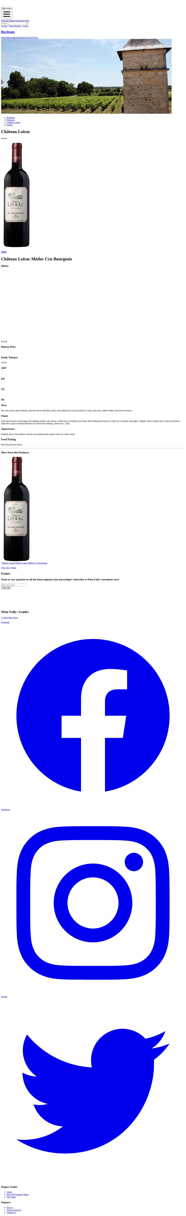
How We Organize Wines (18, 1194)
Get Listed (11, 1197)
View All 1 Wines (8, 568)
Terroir (29, 37)
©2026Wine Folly (9, 618)
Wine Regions (15, 26)
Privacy (10, 1207)
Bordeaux (8, 32)
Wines (3, 37)
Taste (22, 21)
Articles (4, 21)
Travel (35, 37)
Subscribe (6, 588)
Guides (11, 21)
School (17, 21)
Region (17, 37)
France (25, 26)
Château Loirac (13, 122)
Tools (26, 21)
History (23, 37)
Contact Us (11, 1212)
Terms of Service (14, 1210)
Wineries (10, 37)
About (9, 1192)
